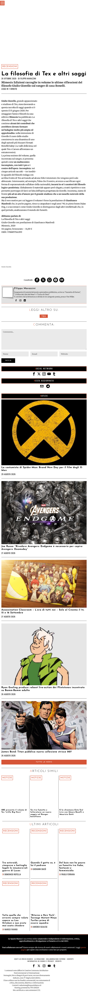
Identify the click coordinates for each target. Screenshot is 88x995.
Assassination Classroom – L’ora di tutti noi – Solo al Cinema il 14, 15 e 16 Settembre (42, 611)
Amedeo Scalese (40, 926)
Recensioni (9, 66)
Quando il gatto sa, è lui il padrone (43, 864)
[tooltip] (37, 280)
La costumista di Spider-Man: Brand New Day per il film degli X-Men (42, 469)
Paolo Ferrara (68, 874)
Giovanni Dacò (39, 869)
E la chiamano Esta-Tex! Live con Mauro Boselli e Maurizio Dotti (71, 812)
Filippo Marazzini (28, 78)
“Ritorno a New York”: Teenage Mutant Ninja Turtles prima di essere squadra (44, 919)
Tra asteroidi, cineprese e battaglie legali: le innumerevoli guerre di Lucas (15, 867)
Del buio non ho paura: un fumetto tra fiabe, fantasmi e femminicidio (72, 867)
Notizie (7, 778)
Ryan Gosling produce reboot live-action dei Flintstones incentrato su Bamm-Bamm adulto (43, 689)
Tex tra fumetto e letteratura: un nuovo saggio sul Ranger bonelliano (40, 813)
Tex (43, 316)
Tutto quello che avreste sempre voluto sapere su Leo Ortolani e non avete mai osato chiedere (15, 920)
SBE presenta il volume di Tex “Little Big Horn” (14, 811)
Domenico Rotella (13, 874)
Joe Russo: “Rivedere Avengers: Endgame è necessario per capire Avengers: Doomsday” (42, 547)
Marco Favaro (11, 929)
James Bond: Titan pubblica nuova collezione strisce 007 (36, 752)
